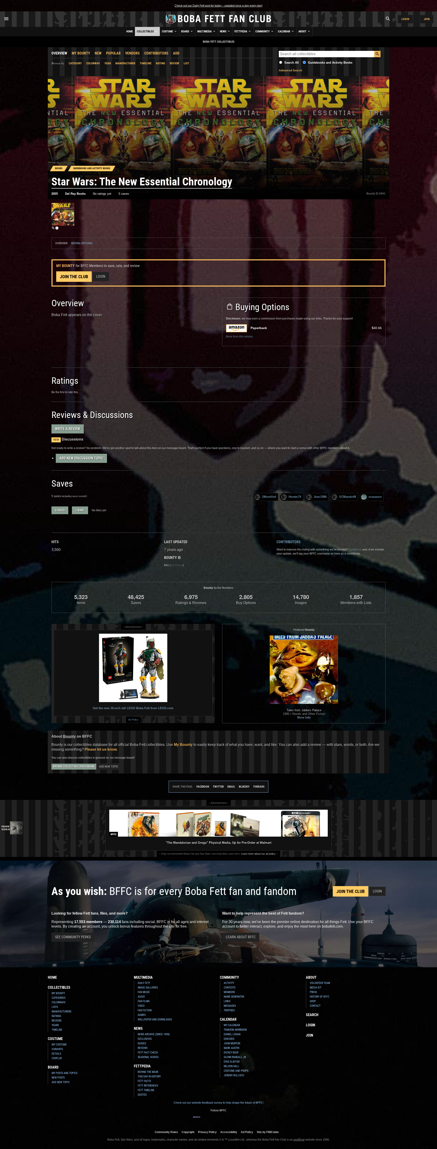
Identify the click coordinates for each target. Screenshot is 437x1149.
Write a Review (67, 429)
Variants (57, 1049)
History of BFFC (319, 996)
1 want (80, 510)
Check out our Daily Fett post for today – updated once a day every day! (218, 5)
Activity (229, 983)
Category (75, 63)
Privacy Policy (207, 1132)
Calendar (284, 31)
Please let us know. (101, 749)
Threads (258, 786)
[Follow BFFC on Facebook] (196, 1119)
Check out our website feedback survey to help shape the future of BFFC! (218, 1102)
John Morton (232, 1043)
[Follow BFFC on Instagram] (204, 1119)
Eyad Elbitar (231, 1061)
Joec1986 (320, 496)
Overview (59, 53)
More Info (304, 717)
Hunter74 (295, 496)
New (98, 53)
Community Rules (166, 1132)
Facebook (202, 786)
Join (427, 19)
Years (55, 1025)
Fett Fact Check (148, 1052)
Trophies (229, 1010)
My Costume (59, 1044)
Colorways (58, 1002)
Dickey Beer (231, 1052)
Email (231, 786)
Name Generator (234, 996)
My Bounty (81, 53)
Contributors (156, 53)
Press (313, 992)
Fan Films (144, 1001)
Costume (168, 31)
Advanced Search (290, 70)
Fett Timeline (146, 1090)
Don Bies (229, 1038)
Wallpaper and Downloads (155, 1019)
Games (142, 1015)
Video (141, 1005)
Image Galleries (148, 987)
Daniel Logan (232, 1034)
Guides (142, 1043)
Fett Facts (144, 1081)
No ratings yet (102, 193)
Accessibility (228, 1132)
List (186, 63)
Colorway (93, 63)
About (302, 31)
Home (129, 31)
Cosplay (57, 1058)
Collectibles (145, 31)
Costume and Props (236, 1070)
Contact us (355, 549)
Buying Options (81, 243)
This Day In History (149, 1076)
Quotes (142, 1094)
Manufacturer (125, 63)
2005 (54, 193)
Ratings (56, 1016)
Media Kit (315, 987)
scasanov (375, 496)
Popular (113, 53)
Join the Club (74, 276)
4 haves (60, 510)
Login (405, 19)
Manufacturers (61, 1011)
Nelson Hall (231, 1066)
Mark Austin (231, 1048)
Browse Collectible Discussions (73, 766)
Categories (58, 997)
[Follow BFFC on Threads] (233, 1119)
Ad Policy (133, 719)
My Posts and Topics (64, 1073)
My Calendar (232, 1025)
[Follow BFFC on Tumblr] (218, 1119)
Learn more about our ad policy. (258, 853)
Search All (291, 62)
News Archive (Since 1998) (154, 1034)
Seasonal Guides (148, 1057)
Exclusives (145, 1038)
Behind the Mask (148, 1072)
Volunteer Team (320, 983)
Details (56, 1053)
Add (176, 53)
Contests (229, 987)
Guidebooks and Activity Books (330, 62)
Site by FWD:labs (268, 1132)
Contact (315, 1005)
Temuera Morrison (235, 1029)
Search (312, 1015)
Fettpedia (241, 31)
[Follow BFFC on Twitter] (211, 1119)
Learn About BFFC (241, 937)
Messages (230, 1005)
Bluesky (244, 786)
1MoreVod (269, 496)
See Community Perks (73, 937)
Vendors (132, 53)
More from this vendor (239, 336)
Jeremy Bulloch (234, 1075)
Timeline (145, 63)
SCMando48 (347, 496)
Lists (55, 1007)
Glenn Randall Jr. (235, 1057)
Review (174, 63)
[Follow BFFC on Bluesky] (240, 1119)
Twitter (218, 786)
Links (227, 1001)
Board (185, 31)
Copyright (188, 1132)
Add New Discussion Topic (81, 458)
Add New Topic (108, 766)
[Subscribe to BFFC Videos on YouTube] (225, 1119)
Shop (313, 1001)
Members (229, 992)
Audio (141, 996)
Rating (160, 63)
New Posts (58, 1077)
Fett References (148, 1085)
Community (262, 31)
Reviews (56, 1020)
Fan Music (144, 992)
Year (107, 63)
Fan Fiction (145, 1010)
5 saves (124, 193)
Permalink (176, 565)
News (223, 31)
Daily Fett (144, 983)
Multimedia (204, 31)
